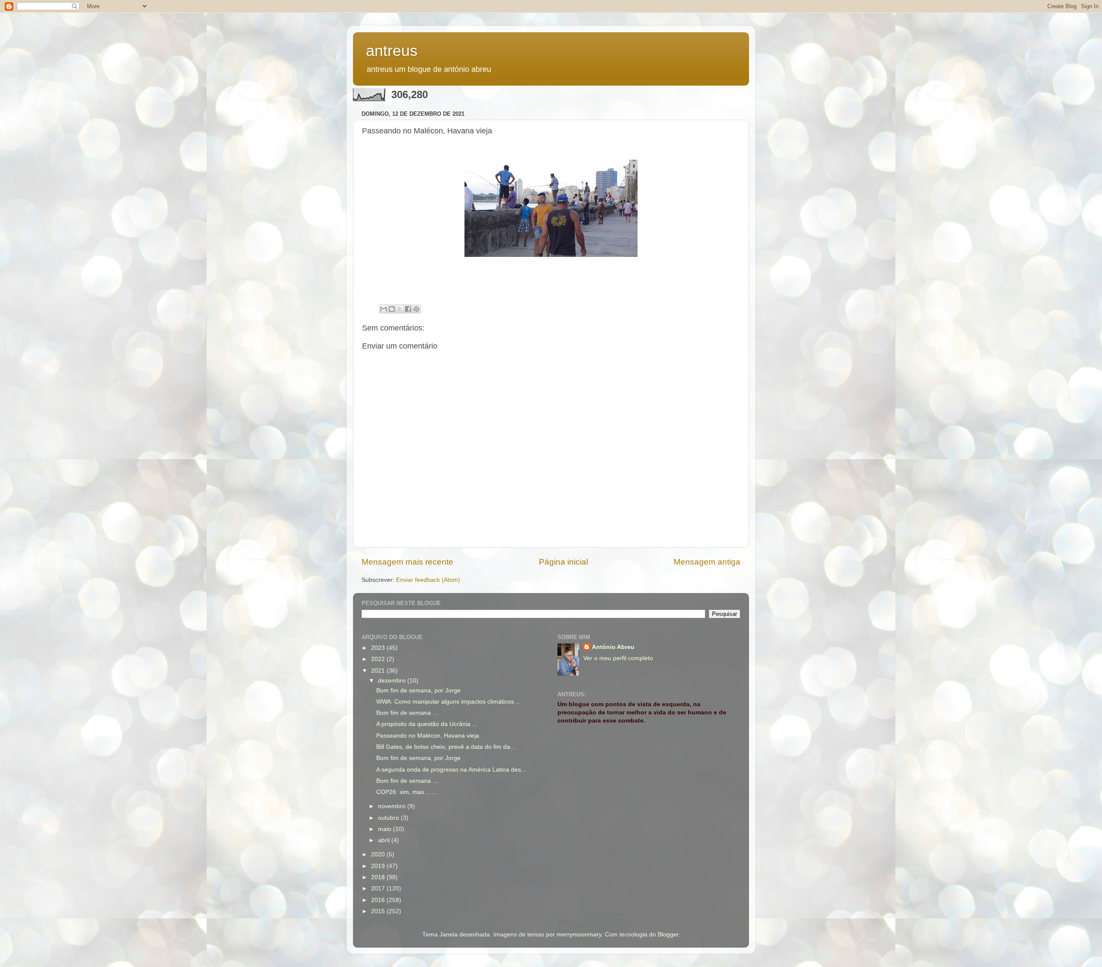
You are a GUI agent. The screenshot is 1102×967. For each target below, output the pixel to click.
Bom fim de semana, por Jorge (418, 690)
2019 (379, 866)
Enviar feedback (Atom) (428, 580)
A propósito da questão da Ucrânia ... (426, 724)
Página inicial (563, 561)
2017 (379, 888)
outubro (389, 818)
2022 (379, 659)
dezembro (392, 680)
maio (385, 829)
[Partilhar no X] (400, 309)
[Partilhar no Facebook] (408, 309)
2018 (379, 877)
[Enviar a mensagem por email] (383, 309)
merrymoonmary (579, 934)
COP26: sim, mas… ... (406, 792)
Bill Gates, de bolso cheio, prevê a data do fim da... (445, 747)
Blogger (668, 934)
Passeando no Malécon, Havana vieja (427, 735)
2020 (379, 854)
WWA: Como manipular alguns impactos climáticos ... (448, 701)
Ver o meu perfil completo (618, 658)
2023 (379, 648)
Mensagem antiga (707, 561)
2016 (379, 900)
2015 (379, 911)
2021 (379, 670)
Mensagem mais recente (407, 561)
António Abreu (613, 647)
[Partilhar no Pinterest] (416, 309)
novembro (392, 806)
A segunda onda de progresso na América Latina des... (451, 769)
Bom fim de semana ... (407, 713)
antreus (392, 50)
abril (384, 840)
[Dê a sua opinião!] (391, 309)
